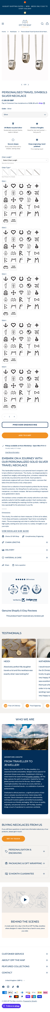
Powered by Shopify (30, 1001)
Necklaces (13, 31)
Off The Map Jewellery (14, 1001)
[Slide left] (22, 85)
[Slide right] (28, 85)
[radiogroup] (25, 172)
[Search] (42, 23)
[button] (25, 157)
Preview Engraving (25, 425)
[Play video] (25, 900)
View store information (12, 452)
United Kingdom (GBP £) (13, 980)
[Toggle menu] (2, 23)
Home (4, 31)
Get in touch (13, 839)
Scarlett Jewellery (33, 777)
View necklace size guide (15, 531)
